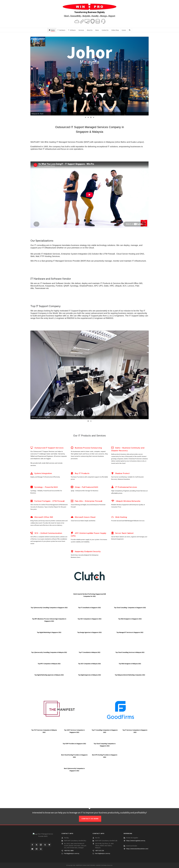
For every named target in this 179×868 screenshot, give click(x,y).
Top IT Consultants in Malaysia (88, 649)
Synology (33, 488)
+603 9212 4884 (68, 848)
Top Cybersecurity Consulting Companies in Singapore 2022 (49, 605)
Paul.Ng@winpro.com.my (71, 850)
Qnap (72, 488)
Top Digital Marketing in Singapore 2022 (49, 629)
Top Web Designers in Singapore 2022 (130, 616)
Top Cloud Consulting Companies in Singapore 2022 (130, 605)
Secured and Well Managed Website (127, 518)
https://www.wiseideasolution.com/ (137, 846)
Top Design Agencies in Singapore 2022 (89, 629)
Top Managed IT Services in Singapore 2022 (130, 629)
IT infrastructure (49, 245)
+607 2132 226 (99, 848)
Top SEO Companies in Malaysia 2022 (89, 661)
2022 (100, 616)
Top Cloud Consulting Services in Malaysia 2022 (130, 649)
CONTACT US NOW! (90, 816)
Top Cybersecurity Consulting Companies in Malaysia (47, 649)
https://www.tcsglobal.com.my (135, 838)
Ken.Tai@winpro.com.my (102, 850)
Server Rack (115, 534)
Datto (113, 451)
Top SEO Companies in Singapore (88, 616)
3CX (31, 534)
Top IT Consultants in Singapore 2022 (89, 605)
